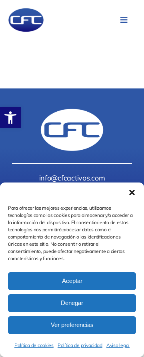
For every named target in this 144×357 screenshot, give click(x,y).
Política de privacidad (80, 345)
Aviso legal (118, 345)
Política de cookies (34, 345)
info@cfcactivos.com (72, 178)
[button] (10, 117)
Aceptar (72, 280)
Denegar (72, 302)
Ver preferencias (72, 324)
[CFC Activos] (26, 11)
